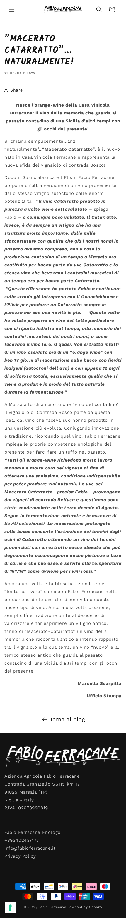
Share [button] (16, 90)
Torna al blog (67, 719)
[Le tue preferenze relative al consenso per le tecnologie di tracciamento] (10, 907)
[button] (11, 9)
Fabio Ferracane (52, 907)
